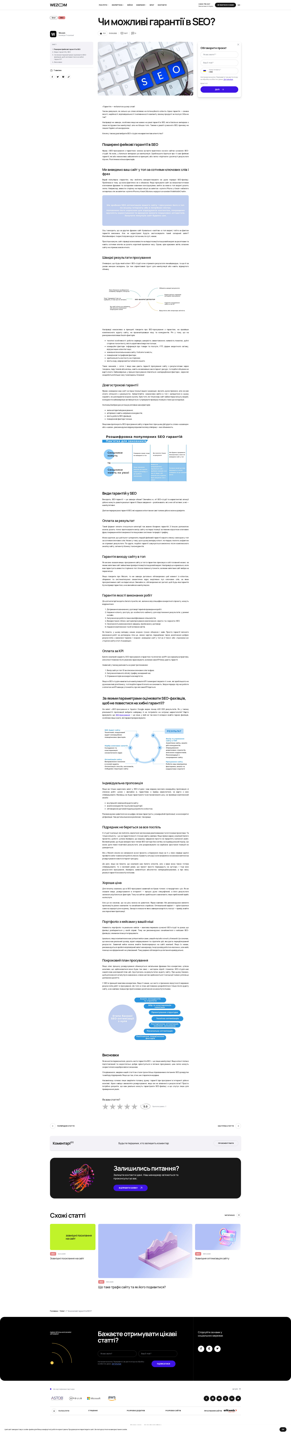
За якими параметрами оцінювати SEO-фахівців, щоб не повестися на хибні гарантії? (70, 57)
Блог (62, 1311)
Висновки (58, 62)
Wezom (62, 33)
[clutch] (225, 1398)
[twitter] (57, 77)
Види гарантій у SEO (62, 52)
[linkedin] (232, 1398)
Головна (54, 1311)
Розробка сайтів (173, 1410)
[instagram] (213, 1398)
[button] (205, 71)
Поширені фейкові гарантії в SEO (67, 49)
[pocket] (63, 77)
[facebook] (52, 77)
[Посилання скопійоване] (68, 77)
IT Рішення (93, 1410)
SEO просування (123, 715)
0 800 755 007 (204, 4)
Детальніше (228, 79)
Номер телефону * (215, 70)
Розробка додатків (136, 1410)
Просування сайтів (213, 1411)
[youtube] (219, 1398)
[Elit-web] (230, 1410)
